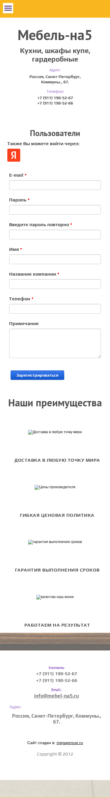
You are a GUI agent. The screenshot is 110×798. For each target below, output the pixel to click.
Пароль (19, 199)
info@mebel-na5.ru (56, 696)
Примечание (24, 323)
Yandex (13, 155)
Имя (15, 249)
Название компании (34, 274)
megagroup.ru (70, 742)
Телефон (21, 298)
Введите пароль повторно (40, 224)
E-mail (18, 175)
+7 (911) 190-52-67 (55, 97)
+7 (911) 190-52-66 (55, 103)
